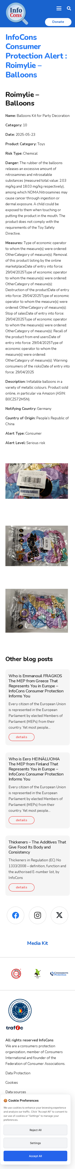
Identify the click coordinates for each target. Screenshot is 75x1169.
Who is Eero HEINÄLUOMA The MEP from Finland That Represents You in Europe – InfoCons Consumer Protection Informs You (36, 769)
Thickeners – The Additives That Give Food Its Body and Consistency (37, 847)
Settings (35, 1143)
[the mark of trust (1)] (17, 974)
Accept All (35, 1156)
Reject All (35, 1130)
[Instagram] (37, 915)
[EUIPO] (60, 974)
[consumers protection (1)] (38, 974)
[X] (59, 915)
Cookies (11, 1082)
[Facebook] (15, 915)
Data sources (15, 1092)
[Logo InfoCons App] (17, 13)
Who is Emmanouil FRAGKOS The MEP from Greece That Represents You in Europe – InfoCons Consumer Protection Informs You (36, 686)
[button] (59, 8)
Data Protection (17, 1073)
